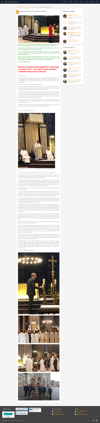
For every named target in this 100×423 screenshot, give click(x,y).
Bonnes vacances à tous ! (73, 40)
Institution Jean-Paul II (7, 420)
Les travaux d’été (72, 21)
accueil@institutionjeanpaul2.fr (60, 414)
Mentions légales (18, 420)
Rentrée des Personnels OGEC (75, 26)
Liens (23, 420)
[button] (2, 2)
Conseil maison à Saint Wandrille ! (73, 15)
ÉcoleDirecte (9, 409)
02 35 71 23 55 (56, 412)
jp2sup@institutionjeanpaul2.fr (82, 414)
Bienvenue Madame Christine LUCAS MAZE (74, 33)
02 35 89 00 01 (79, 412)
